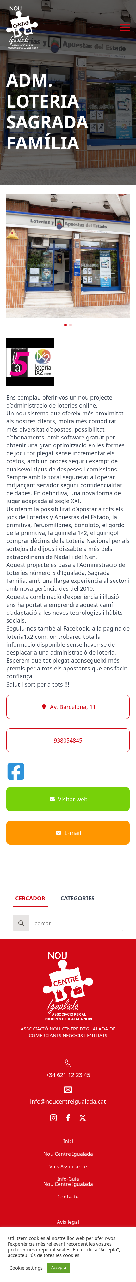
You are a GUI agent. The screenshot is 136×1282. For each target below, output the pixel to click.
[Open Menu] (125, 28)
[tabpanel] (68, 923)
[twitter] (83, 1118)
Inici (68, 1141)
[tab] (30, 898)
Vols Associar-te (68, 1166)
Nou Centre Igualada (68, 1153)
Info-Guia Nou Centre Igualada (68, 1181)
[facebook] (68, 1118)
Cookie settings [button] (26, 1268)
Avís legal (68, 1221)
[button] (123, 261)
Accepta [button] (58, 1267)
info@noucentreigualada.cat (68, 1101)
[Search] (21, 923)
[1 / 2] (68, 256)
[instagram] (53, 1118)
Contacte (68, 1196)
